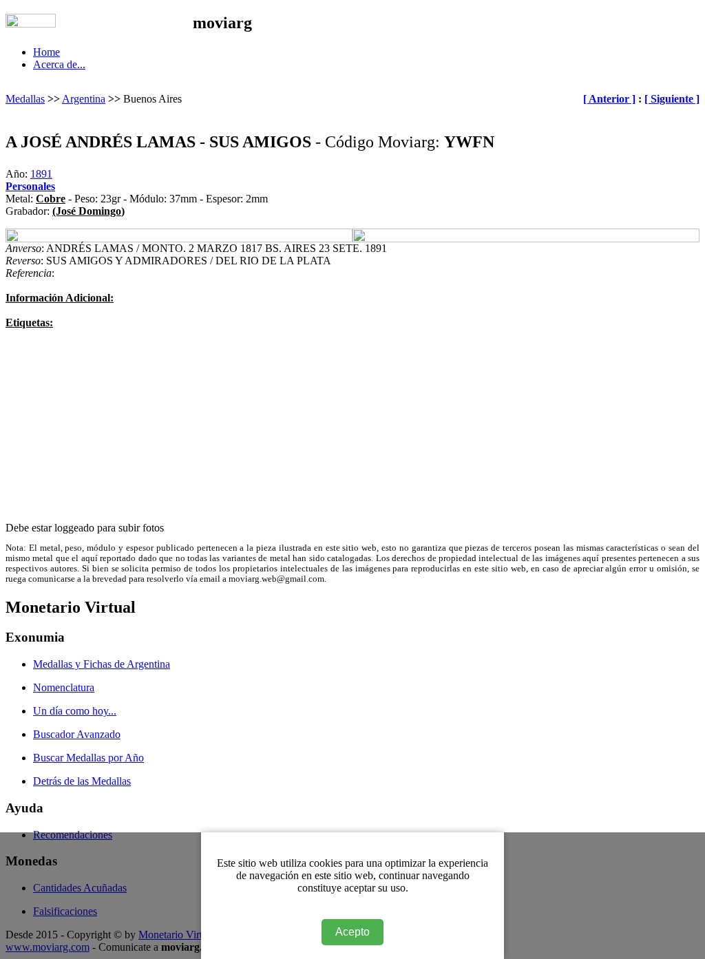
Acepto (352, 932)
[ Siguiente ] (671, 99)
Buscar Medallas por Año (88, 757)
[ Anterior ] (609, 99)
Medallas (25, 99)
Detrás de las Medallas (82, 781)
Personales (30, 186)
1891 (41, 174)
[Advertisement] (352, 425)
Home (46, 52)
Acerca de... (59, 64)
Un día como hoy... (74, 711)
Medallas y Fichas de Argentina (101, 664)
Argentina (83, 99)
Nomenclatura (63, 687)
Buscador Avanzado (76, 734)
